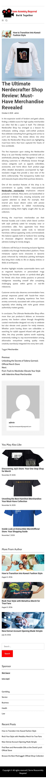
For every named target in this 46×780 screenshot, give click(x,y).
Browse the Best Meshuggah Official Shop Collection (23, 756)
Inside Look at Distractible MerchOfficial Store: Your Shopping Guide (21, 530)
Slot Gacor (6, 673)
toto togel (6, 679)
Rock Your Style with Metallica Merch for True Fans (22, 736)
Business (5, 703)
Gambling (6, 692)
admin (16, 113)
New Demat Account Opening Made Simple (22, 631)
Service (4, 697)
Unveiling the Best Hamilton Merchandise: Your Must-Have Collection (22, 500)
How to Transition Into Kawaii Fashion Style (22, 573)
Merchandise (13, 349)
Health (4, 708)
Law (3, 713)
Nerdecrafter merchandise (13, 191)
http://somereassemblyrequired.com (20, 426)
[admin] (23, 402)
